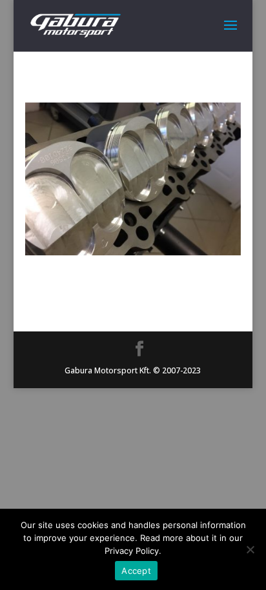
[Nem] (249, 549)
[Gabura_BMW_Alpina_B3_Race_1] (133, 252)
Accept (136, 570)
